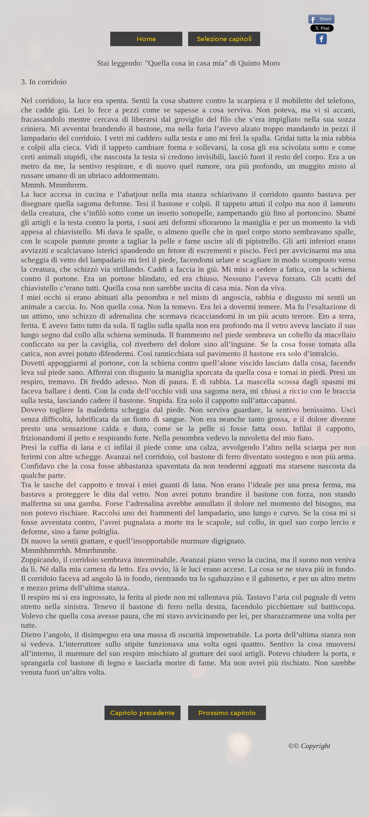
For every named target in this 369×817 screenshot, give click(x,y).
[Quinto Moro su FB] (321, 39)
